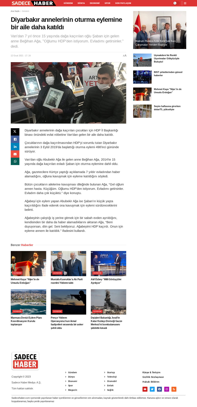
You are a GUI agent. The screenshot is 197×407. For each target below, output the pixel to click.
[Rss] (173, 389)
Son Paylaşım (123, 3)
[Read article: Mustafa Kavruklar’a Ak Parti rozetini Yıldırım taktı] (68, 263)
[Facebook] (159, 389)
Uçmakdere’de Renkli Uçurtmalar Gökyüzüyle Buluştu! (166, 58)
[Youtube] (145, 389)
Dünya (81, 3)
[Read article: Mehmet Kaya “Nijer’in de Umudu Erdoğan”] (28, 263)
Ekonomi (95, 3)
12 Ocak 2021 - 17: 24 (21, 56)
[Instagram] (166, 389)
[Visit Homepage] (34, 3)
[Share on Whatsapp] (15, 161)
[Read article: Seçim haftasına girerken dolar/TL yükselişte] (142, 111)
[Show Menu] (185, 3)
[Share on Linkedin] (15, 146)
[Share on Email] (15, 154)
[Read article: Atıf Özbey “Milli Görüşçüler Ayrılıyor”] (108, 263)
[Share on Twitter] (15, 132)
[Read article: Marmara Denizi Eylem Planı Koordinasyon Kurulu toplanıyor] (28, 301)
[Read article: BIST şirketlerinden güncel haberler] (142, 77)
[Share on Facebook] (15, 139)
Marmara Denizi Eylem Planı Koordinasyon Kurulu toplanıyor (26, 321)
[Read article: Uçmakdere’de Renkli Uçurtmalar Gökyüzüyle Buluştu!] (142, 60)
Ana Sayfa (15, 11)
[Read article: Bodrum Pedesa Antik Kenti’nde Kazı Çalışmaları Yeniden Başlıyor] (159, 30)
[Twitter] (152, 389)
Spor (107, 3)
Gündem (68, 3)
